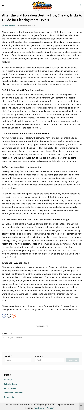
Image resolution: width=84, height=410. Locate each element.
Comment (7, 334)
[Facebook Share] (4, 316)
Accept (50, 408)
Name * (8, 356)
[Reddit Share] (14, 316)
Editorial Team (10, 384)
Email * (39, 356)
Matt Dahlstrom (10, 25)
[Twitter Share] (9, 316)
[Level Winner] (42, 5)
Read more (39, 408)
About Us (8, 380)
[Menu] (3, 5)
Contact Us (9, 397)
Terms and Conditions (13, 393)
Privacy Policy (10, 388)
